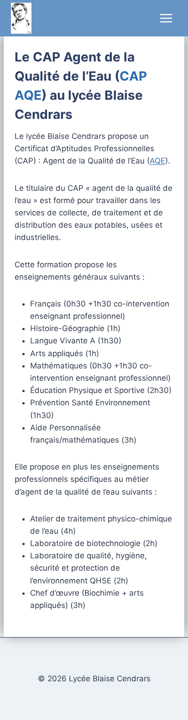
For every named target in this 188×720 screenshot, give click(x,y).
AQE (157, 160)
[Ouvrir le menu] (166, 18)
